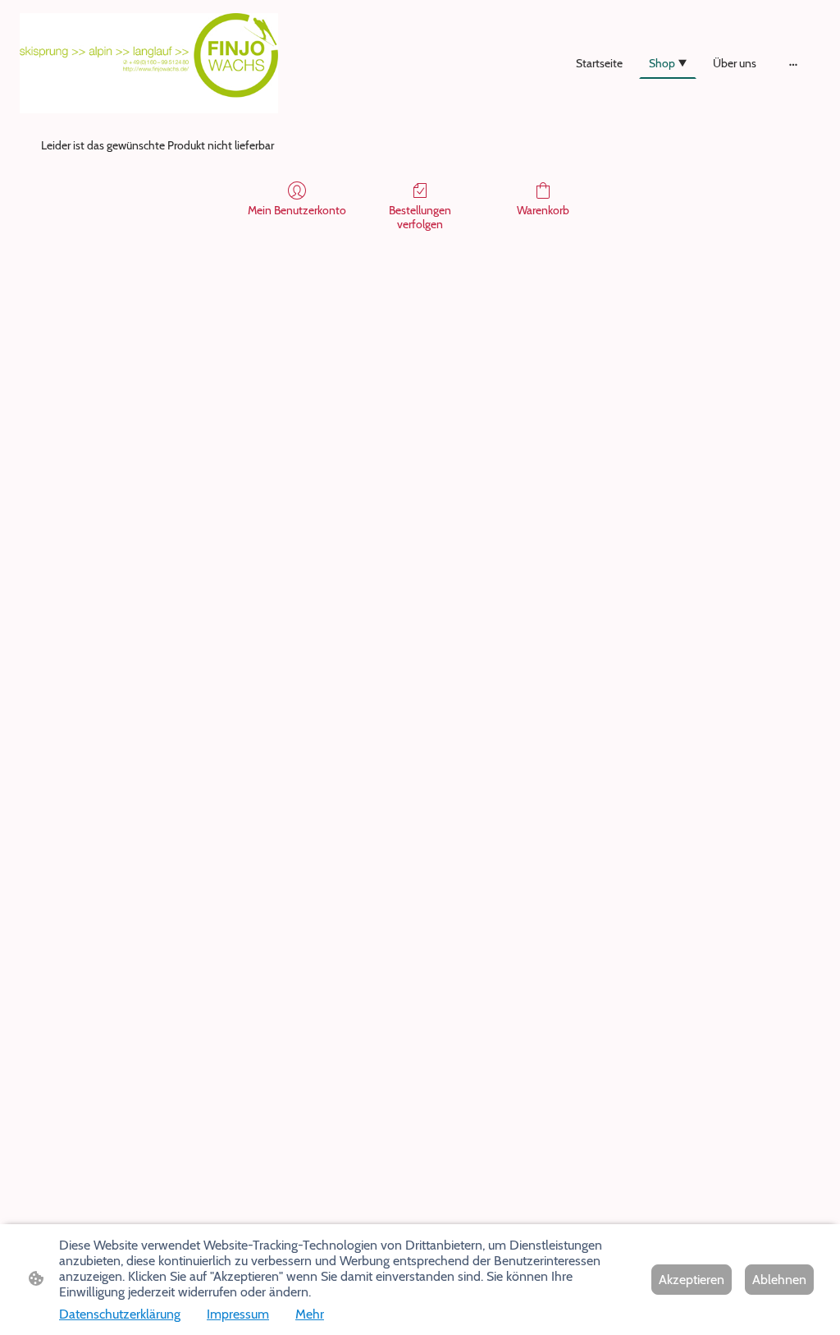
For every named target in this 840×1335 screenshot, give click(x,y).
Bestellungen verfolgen (420, 217)
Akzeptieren (691, 1279)
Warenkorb (543, 210)
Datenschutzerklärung (119, 1314)
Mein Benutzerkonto (297, 210)
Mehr (309, 1314)
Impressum (238, 1314)
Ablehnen (779, 1279)
